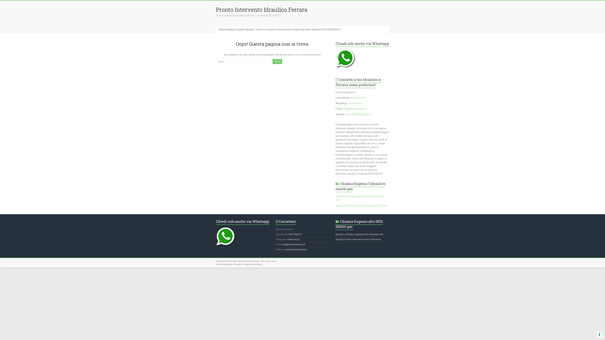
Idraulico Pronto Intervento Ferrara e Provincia (361, 205)
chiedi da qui (355, 103)
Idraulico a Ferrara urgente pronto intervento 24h (359, 234)
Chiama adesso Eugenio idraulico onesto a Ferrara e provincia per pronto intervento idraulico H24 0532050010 (279, 29)
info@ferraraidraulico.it (355, 108)
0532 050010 (357, 97)
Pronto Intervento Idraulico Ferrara (261, 9)
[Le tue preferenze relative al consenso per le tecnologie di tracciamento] (599, 334)
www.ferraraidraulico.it (358, 114)
